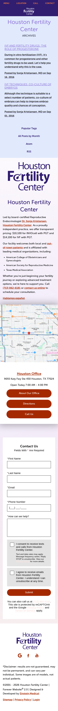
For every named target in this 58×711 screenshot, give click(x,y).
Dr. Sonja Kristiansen (34, 221)
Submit (29, 592)
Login (36, 699)
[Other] (20, 655)
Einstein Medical (29, 693)
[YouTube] (37, 655)
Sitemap (8, 699)
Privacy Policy (23, 561)
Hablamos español (14, 298)
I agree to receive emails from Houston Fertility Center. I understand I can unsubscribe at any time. (30, 577)
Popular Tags (29, 128)
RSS (29, 151)
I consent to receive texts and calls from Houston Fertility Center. (31, 552)
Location (21, 3)
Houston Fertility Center (17, 225)
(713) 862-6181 (11, 288)
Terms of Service (25, 610)
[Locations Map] (29, 333)
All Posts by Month (29, 136)
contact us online (34, 288)
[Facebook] (28, 655)
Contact (49, 3)
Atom (29, 144)
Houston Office (29, 373)
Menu (6, 3)
